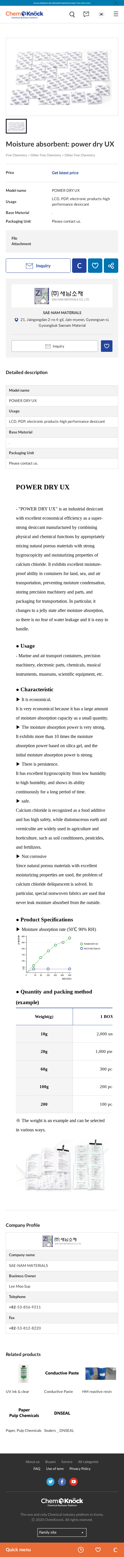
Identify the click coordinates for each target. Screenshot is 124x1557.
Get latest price (65, 173)
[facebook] (62, 1482)
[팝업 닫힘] (116, 3)
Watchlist (98, 1550)
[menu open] (116, 14)
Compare (115, 1550)
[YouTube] (73, 1482)
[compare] (79, 265)
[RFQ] (86, 14)
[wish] (95, 265)
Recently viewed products (80, 1550)
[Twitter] (50, 1482)
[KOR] (101, 14)
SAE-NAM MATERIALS (62, 313)
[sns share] (111, 265)
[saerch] (72, 15)
